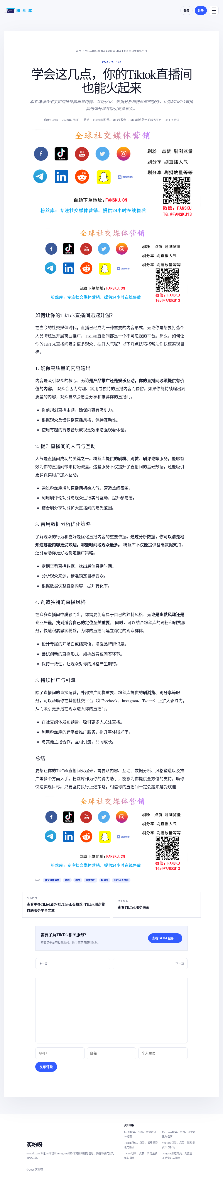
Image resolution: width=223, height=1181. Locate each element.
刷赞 (77, 880)
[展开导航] (214, 10)
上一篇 (43, 964)
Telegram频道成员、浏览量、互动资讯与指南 (178, 1156)
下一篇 (180, 964)
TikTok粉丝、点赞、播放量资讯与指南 (141, 1145)
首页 (78, 51)
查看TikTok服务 (165, 938)
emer (55, 120)
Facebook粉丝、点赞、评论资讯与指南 (179, 1134)
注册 (201, 10)
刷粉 (67, 880)
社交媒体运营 (52, 880)
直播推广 (90, 880)
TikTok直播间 (121, 880)
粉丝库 (104, 880)
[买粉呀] (18, 10)
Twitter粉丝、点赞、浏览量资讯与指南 (140, 1156)
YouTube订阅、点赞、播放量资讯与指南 (178, 1145)
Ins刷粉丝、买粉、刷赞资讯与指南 (140, 1134)
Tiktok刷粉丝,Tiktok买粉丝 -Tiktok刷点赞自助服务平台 (116, 51)
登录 (186, 10)
